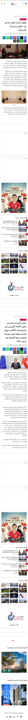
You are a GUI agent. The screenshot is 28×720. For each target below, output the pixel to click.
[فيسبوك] (25, 37)
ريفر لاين (14, 683)
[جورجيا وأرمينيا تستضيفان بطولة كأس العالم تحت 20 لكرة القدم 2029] (5, 260)
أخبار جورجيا (16, 16)
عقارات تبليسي (14, 650)
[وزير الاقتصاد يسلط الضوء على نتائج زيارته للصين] (14, 271)
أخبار (20, 16)
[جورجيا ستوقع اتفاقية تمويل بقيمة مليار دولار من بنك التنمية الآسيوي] (23, 223)
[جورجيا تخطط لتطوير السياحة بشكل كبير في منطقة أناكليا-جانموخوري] (23, 271)
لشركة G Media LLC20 (9, 712)
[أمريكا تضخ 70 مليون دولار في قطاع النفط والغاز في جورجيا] (23, 230)
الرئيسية (24, 16)
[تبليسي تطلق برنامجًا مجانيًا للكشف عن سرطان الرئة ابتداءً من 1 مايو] (23, 266)
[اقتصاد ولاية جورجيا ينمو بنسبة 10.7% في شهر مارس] (23, 236)
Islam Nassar (23, 33)
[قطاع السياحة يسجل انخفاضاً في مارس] (23, 243)
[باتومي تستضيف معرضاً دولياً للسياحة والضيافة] (14, 260)
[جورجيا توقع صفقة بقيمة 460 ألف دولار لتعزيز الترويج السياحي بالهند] (5, 266)
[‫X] (21, 37)
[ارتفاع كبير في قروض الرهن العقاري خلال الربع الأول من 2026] (5, 271)
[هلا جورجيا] (14, 3)
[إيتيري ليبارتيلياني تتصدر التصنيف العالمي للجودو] (14, 266)
